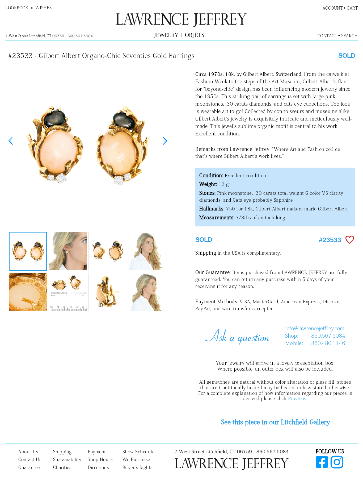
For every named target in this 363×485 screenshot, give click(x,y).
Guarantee (29, 467)
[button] (165, 141)
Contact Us (29, 459)
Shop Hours (100, 459)
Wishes (43, 8)
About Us (28, 451)
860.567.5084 (328, 335)
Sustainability (67, 459)
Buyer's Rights (138, 467)
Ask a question (235, 335)
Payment (97, 451)
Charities (62, 467)
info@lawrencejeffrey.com (314, 328)
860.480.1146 (328, 343)
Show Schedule (139, 451)
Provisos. (297, 398)
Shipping (62, 451)
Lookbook (16, 8)
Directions (98, 467)
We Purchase (136, 459)
